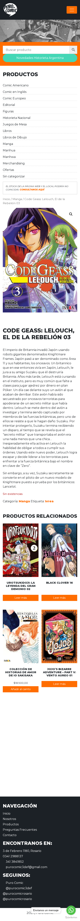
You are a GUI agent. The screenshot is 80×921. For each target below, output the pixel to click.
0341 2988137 (13, 856)
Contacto (10, 835)
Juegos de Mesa (15, 124)
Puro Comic (14, 883)
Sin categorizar (14, 176)
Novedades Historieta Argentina (40, 58)
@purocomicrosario (17, 893)
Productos (11, 824)
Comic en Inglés (14, 92)
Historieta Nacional (17, 118)
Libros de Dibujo (15, 137)
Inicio (6, 199)
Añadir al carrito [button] (21, 689)
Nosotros (9, 819)
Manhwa (9, 157)
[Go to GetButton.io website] (71, 917)
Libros (7, 131)
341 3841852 (14, 861)
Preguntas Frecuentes (20, 829)
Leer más (21, 597)
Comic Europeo (14, 98)
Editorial (9, 105)
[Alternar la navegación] (72, 10)
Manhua (9, 150)
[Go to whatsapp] (71, 910)
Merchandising (14, 163)
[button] (71, 214)
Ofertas (8, 170)
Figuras (8, 111)
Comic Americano (16, 85)
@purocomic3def (18, 888)
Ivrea (49, 501)
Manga (8, 144)
